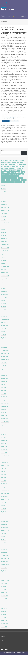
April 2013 (3, 480)
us (23, 182)
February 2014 (4, 449)
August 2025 (4, 198)
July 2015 (3, 428)
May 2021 (3, 288)
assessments (20, 160)
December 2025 (5, 195)
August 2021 (4, 279)
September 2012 (5, 499)
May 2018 (3, 369)
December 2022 (5, 244)
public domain (15, 176)
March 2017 (4, 397)
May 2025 (3, 201)
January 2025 (4, 204)
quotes (14, 178)
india (21, 168)
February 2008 (4, 623)
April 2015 (3, 437)
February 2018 (4, 378)
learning (20, 170)
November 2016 (5, 403)
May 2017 (3, 390)
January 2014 (4, 453)
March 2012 (4, 518)
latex (14, 170)
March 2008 (4, 620)
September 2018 (5, 359)
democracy (4, 166)
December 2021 (5, 266)
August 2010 (4, 567)
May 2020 (3, 307)
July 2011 (3, 536)
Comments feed (5, 646)
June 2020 (3, 303)
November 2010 (5, 558)
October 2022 (4, 251)
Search (2, 150)
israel (3, 170)
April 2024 (3, 220)
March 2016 (4, 415)
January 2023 (4, 241)
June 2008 (3, 611)
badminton (11, 162)
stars (18, 180)
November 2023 (5, 226)
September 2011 (5, 530)
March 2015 (4, 440)
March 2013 (4, 484)
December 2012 (5, 490)
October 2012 (4, 496)
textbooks (11, 182)
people (9, 174)
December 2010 (5, 555)
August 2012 (4, 502)
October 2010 (4, 561)
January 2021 (4, 291)
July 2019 (3, 331)
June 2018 (3, 366)
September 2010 (5, 564)
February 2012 (4, 521)
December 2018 (5, 350)
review (3, 180)
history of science (6, 168)
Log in (2, 640)
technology (4, 182)
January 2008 (4, 626)
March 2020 (4, 313)
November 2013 (5, 459)
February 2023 (4, 238)
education (16, 166)
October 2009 (4, 577)
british (22, 162)
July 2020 (3, 300)
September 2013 (5, 465)
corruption (17, 164)
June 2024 (3, 216)
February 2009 (4, 595)
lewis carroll (4, 172)
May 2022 (3, 260)
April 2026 (3, 192)
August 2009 (4, 583)
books (17, 162)
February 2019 (4, 344)
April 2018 (3, 372)
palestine (4, 174)
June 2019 (3, 334)
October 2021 (4, 272)
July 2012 (3, 505)
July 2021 (3, 282)
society (13, 180)
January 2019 (4, 347)
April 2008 (3, 617)
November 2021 (5, 269)
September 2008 (5, 605)
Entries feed (4, 643)
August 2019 (4, 328)
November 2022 (5, 247)
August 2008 (4, 608)
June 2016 (3, 409)
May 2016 (3, 412)
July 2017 (3, 384)
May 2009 (3, 586)
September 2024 (5, 210)
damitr (23, 164)
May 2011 (3, 540)
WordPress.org (4, 649)
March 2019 (4, 341)
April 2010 (3, 574)
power (8, 176)
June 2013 (3, 474)
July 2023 (3, 229)
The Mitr (11, 27)
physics (22, 174)
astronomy (4, 162)
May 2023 (3, 235)
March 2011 (4, 546)
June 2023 (3, 232)
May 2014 (3, 443)
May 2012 (3, 512)
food (22, 166)
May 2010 (3, 571)
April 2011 (3, 543)
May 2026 (3, 188)
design (10, 166)
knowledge (8, 170)
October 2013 (4, 462)
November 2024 (5, 207)
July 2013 (3, 471)
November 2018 (5, 353)
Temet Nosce (7, 9)
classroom (4, 164)
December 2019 (5, 319)
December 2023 (5, 223)
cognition (10, 164)
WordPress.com (14, 653)
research (20, 178)
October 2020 (4, 294)
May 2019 (3, 338)
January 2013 (4, 487)
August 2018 (4, 362)
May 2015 (3, 434)
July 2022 (3, 257)
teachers (23, 180)
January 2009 (4, 599)
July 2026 (3, 185)
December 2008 (5, 602)
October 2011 (4, 527)
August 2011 (4, 533)
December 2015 (5, 421)
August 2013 (4, 468)
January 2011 (4, 552)
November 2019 (5, 322)
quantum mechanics (6, 178)
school (8, 180)
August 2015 (4, 425)
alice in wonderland (10, 160)
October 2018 (4, 356)
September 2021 (5, 275)
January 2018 (4, 381)
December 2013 (5, 456)
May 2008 (3, 614)
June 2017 (3, 387)
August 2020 (4, 297)
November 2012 (5, 493)
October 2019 (4, 325)
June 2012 (3, 508)
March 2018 (4, 375)
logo (10, 172)
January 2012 (4, 524)
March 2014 (4, 446)
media (23, 172)
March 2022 (4, 263)
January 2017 (4, 400)
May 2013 (3, 477)
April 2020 (3, 310)
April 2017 (3, 393)
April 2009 (3, 589)
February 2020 (4, 316)
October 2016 (4, 406)
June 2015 (3, 431)
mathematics (16, 172)
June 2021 (3, 285)
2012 (3, 160)
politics (3, 176)
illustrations (15, 168)
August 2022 (4, 254)
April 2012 (3, 515)
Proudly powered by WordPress (9, 652)
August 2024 (4, 213)
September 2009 (5, 580)
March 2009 (4, 592)
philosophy (15, 174)
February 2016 (4, 418)
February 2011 (4, 549)
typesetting (18, 182)
